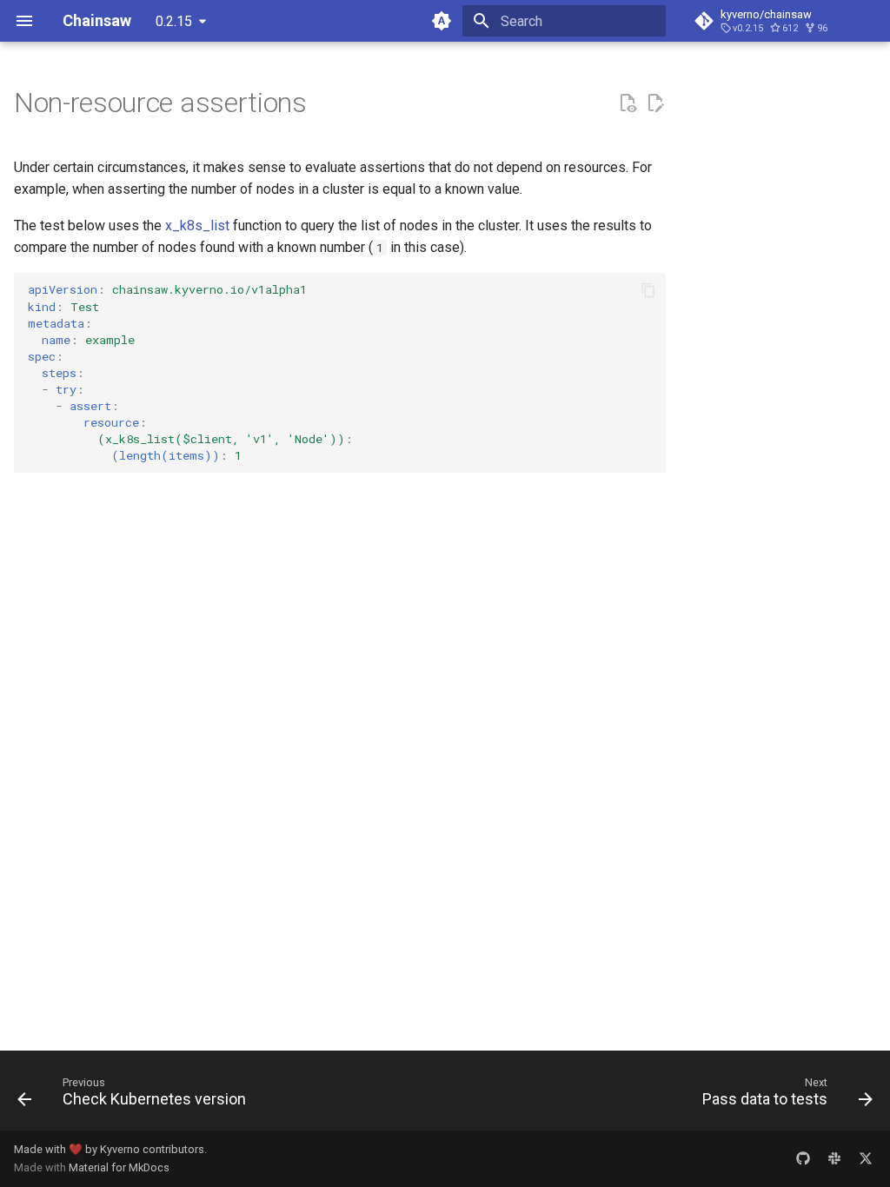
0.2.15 (174, 21)
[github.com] (803, 1158)
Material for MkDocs (119, 1167)
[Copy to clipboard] (648, 290)
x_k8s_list (197, 225)
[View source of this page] (627, 103)
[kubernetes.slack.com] (834, 1158)
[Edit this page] (655, 103)
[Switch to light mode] (441, 20)
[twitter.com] (866, 1158)
